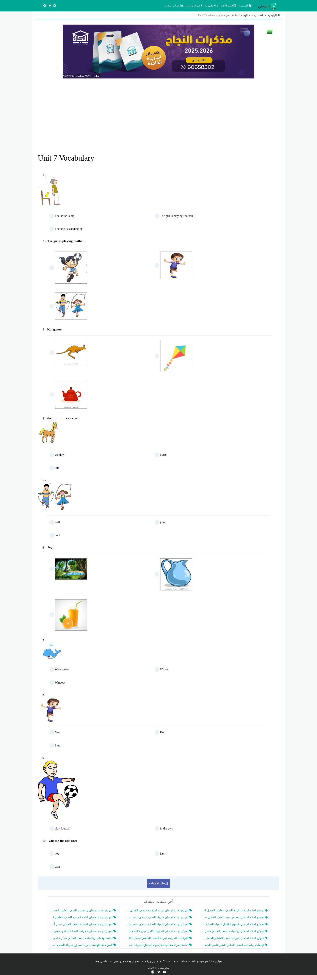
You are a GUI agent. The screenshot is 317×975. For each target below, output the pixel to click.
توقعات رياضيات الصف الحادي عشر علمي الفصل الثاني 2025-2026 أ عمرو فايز (233, 945)
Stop (57, 745)
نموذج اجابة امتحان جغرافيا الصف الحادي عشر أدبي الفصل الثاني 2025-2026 (81, 931)
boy (57, 853)
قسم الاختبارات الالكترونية (219, 5)
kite (57, 468)
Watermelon (62, 669)
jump (163, 522)
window (59, 454)
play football (62, 828)
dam (57, 866)
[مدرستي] (268, 5)
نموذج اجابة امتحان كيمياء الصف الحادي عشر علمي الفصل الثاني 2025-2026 (157, 924)
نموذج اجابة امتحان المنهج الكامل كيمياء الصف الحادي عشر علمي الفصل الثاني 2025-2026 (233, 924)
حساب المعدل (172, 5)
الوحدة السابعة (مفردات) (234, 15)
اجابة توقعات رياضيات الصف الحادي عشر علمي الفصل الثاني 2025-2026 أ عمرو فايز (81, 938)
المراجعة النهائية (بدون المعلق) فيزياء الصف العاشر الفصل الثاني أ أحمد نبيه (81, 945)
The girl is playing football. (177, 216)
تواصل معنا (101, 961)
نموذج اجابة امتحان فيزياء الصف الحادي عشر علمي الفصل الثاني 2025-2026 (157, 917)
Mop (57, 732)
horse (163, 454)
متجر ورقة (151, 961)
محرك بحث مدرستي (126, 961)
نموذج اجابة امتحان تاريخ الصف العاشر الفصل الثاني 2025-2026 (233, 910)
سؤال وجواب (193, 5)
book (58, 535)
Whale (164, 669)
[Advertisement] (158, 113)
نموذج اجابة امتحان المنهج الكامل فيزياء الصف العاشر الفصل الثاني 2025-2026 (157, 931)
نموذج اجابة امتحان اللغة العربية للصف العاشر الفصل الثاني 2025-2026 (81, 917)
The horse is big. (65, 216)
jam (162, 853)
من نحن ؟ (169, 961)
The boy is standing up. (69, 228)
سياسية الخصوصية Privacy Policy (201, 961)
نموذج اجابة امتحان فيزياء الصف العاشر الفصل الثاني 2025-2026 (233, 938)
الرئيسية (243, 5)
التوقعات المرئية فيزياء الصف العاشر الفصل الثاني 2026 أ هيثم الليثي (157, 938)
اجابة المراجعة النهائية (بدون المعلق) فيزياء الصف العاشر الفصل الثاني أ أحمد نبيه (157, 945)
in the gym (166, 828)
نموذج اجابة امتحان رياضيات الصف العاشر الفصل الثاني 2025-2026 (81, 910)
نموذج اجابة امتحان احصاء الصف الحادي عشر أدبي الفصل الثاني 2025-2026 (81, 924)
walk (58, 522)
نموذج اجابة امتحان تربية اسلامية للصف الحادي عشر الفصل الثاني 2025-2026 (157, 910)
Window (60, 682)
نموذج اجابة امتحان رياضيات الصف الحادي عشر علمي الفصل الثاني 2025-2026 (233, 931)
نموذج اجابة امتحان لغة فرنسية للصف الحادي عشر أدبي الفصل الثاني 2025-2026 (233, 917)
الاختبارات (257, 15)
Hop (162, 732)
